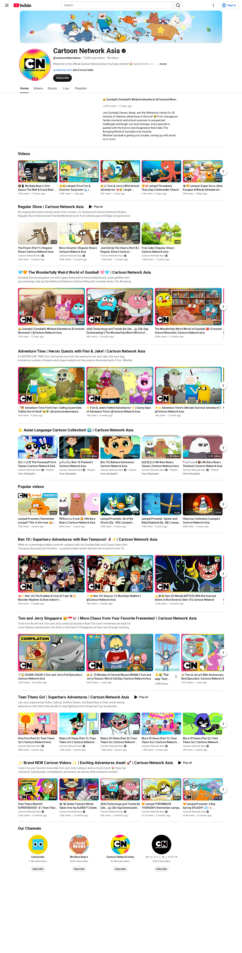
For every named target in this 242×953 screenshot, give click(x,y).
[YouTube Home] (22, 5)
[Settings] (213, 5)
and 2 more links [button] (83, 69)
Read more (109, 139)
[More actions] (176, 676)
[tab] (24, 88)
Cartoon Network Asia (29, 255)
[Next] (223, 171)
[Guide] (7, 5)
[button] (35, 65)
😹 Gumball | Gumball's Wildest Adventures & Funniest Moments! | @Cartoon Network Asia (140, 99)
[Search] (178, 5)
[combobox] (117, 5)
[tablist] (121, 88)
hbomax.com (64, 69)
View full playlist (26, 473)
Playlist (50, 470)
